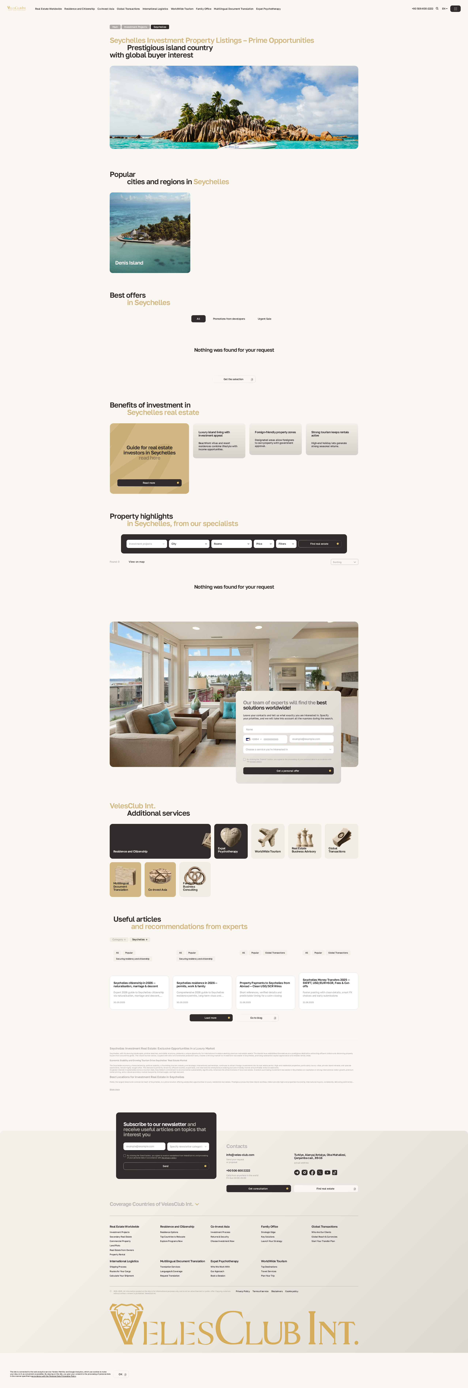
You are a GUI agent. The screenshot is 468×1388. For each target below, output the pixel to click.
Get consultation (257, 1188)
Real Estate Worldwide (48, 8)
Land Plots (115, 1245)
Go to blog (256, 1017)
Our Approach (217, 1271)
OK (120, 1374)
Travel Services (268, 1271)
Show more (115, 1089)
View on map (137, 561)
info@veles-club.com (240, 1155)
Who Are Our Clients (321, 1232)
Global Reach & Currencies (324, 1236)
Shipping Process (118, 1267)
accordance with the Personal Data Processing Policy (54, 1376)
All (198, 318)
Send (166, 1166)
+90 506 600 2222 (238, 1170)
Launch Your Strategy (271, 1241)
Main (115, 26)
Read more (149, 482)
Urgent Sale (264, 318)
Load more (210, 1017)
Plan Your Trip (267, 1275)
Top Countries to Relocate (172, 1236)
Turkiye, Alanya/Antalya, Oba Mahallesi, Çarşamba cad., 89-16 (320, 1156)
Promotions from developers (229, 318)
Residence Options (169, 1232)
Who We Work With (220, 1267)
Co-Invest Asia (105, 8)
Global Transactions (128, 8)
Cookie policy (291, 1291)
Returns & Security (220, 1236)
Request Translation (170, 1275)
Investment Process (220, 1232)
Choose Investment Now (222, 1241)
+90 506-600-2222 (422, 8)
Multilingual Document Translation (233, 8)
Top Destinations (269, 1267)
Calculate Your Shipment (122, 1275)
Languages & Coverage (171, 1271)
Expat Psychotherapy (268, 8)
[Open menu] (455, 8)
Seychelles (160, 26)
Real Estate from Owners (122, 1250)
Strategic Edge (268, 1232)
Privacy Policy (243, 1291)
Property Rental (117, 1254)
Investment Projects (119, 1232)
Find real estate (319, 543)
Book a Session (218, 1275)
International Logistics (155, 8)
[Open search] (437, 8)
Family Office (203, 8)
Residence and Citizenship (79, 8)
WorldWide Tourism (182, 8)
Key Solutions (267, 1236)
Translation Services (170, 1267)
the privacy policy (169, 1158)
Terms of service (260, 1291)
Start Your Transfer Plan (323, 1241)
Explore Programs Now (171, 1241)
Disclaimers (277, 1291)
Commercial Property (120, 1241)
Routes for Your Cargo (120, 1271)
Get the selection (233, 379)
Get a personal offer (288, 770)
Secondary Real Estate (121, 1236)
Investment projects (135, 26)
